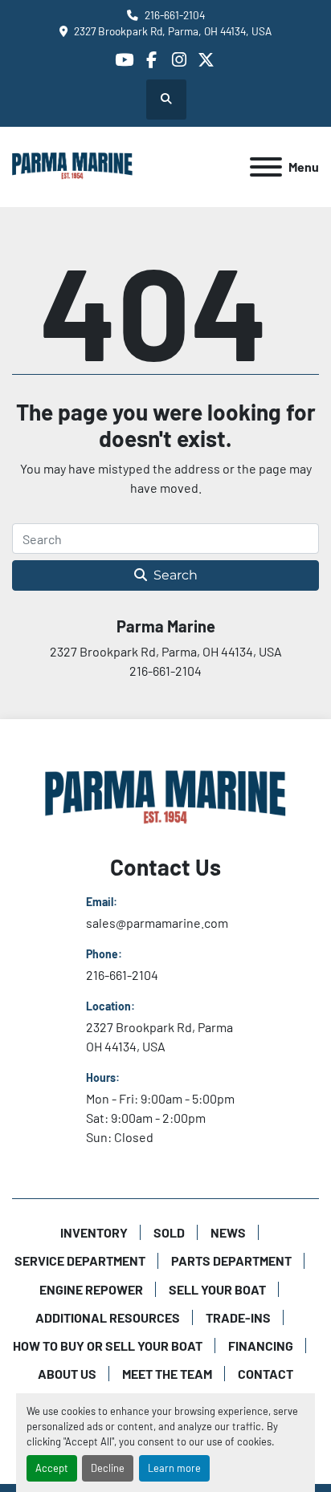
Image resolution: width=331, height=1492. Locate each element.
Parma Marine (165, 626)
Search (175, 575)
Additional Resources (107, 1317)
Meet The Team (167, 1373)
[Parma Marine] (165, 797)
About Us (67, 1373)
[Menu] (266, 167)
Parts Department (231, 1260)
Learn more (174, 1468)
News (228, 1232)
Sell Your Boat (217, 1289)
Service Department (79, 1260)
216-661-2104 (175, 15)
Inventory (94, 1232)
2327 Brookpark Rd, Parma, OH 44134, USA (173, 31)
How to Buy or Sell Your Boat (107, 1345)
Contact (265, 1373)
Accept (51, 1468)
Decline (108, 1468)
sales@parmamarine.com (157, 922)
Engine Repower (91, 1289)
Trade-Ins (238, 1317)
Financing (260, 1345)
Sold (169, 1232)
